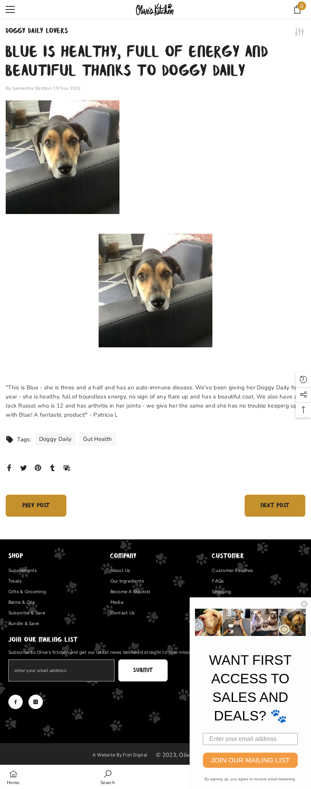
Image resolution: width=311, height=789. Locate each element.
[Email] (66, 467)
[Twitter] (23, 467)
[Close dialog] (304, 604)
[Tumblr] (52, 467)
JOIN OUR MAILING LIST (250, 760)
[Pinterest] (38, 467)
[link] (108, 776)
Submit (142, 670)
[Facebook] (9, 467)
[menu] (10, 9)
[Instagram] (35, 702)
